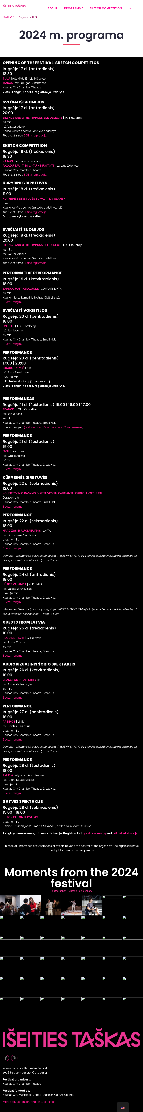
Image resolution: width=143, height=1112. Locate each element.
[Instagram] (14, 1058)
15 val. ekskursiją (94, 833)
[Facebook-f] (6, 1058)
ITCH (6, 451)
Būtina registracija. (35, 135)
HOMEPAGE (8, 17)
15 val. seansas (32, 427)
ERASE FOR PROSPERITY (19, 680)
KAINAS (8, 161)
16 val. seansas (52, 427)
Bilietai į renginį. (12, 302)
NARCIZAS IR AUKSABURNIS (22, 530)
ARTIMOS (9, 721)
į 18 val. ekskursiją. (125, 833)
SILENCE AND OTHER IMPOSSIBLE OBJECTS (32, 117)
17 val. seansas (72, 427)
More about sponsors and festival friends (29, 1101)
